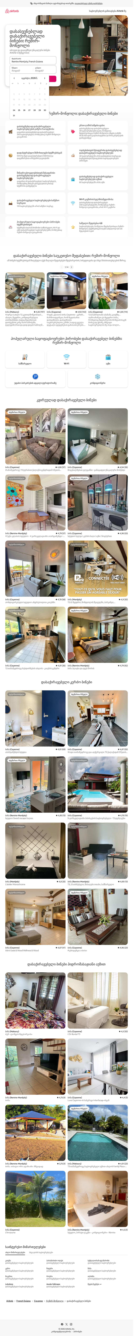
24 (14, 110)
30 (45, 110)
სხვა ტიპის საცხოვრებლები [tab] (41, 1252)
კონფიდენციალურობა (61, 1331)
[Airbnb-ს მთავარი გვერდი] (12, 11)
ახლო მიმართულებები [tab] (15, 1252)
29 (40, 110)
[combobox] (33, 61)
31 (14, 115)
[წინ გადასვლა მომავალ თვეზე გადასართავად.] (44, 78)
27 (29, 110)
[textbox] (21, 70)
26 (24, 110)
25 (19, 110)
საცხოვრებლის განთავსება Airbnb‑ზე (107, 11)
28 (34, 110)
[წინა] (62, 267)
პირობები (77, 1331)
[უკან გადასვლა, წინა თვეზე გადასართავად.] (14, 78)
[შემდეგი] (71, 267)
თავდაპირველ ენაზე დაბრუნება (88, 3)
